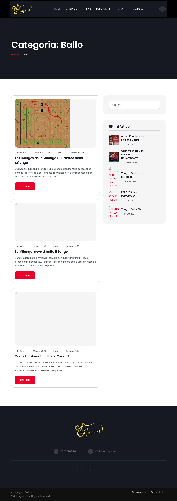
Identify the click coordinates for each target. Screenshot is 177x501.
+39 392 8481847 (69, 451)
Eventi (121, 9)
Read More (25, 186)
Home (57, 9)
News (88, 9)
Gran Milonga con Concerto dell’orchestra (132, 154)
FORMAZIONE (103, 9)
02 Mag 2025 (130, 162)
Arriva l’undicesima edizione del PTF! (133, 137)
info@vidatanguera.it (105, 451)
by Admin (21, 152)
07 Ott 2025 (129, 144)
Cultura (138, 9)
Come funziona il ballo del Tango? (42, 356)
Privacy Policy (158, 492)
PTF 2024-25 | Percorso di (130, 193)
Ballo (59, 152)
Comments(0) (76, 152)
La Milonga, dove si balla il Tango (41, 252)
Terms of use (139, 492)
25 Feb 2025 (129, 181)
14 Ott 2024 (129, 213)
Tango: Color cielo (132, 209)
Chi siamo (71, 9)
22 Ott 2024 (129, 200)
